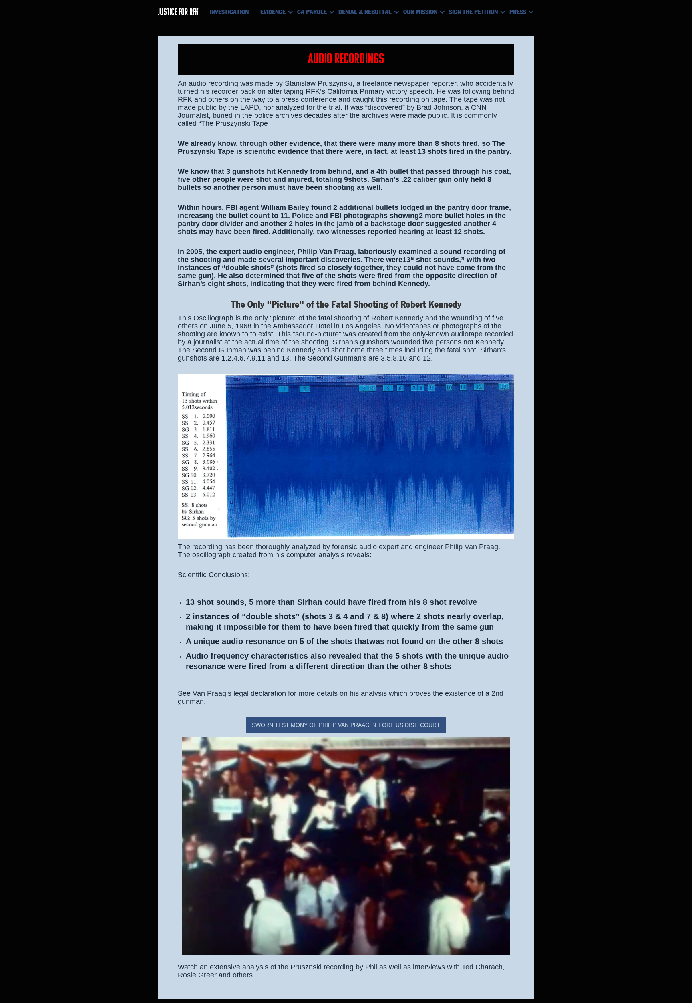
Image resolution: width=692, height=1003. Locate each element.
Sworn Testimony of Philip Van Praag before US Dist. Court (346, 725)
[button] (276, 12)
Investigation (229, 12)
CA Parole (312, 12)
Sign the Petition (473, 12)
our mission (420, 12)
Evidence (273, 12)
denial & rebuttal (365, 12)
